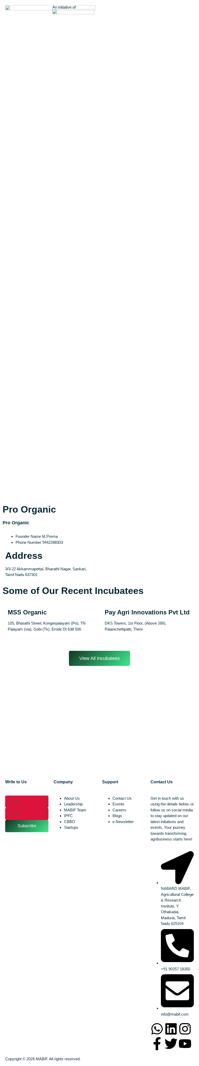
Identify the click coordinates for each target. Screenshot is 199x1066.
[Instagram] (185, 1028)
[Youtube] (185, 1043)
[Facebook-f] (157, 1043)
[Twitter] (171, 1043)
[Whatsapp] (157, 1028)
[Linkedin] (171, 1028)
